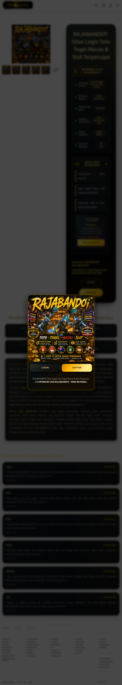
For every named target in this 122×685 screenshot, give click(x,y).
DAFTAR (76, 367)
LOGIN (45, 367)
